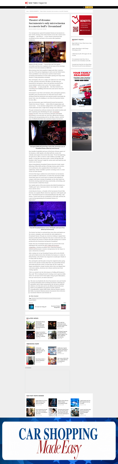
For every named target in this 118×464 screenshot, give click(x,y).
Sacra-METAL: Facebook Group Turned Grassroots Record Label (62, 324)
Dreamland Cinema (35, 298)
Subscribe (89, 7)
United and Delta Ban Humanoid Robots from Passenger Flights (85, 411)
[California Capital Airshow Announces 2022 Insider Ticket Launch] (52, 351)
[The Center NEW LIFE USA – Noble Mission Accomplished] (52, 360)
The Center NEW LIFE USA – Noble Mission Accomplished (62, 360)
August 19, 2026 (61, 415)
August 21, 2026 (83, 404)
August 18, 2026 (83, 415)
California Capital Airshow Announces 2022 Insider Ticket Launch (62, 350)
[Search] (83, 7)
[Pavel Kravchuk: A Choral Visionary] (30, 360)
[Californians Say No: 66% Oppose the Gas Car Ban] (75, 402)
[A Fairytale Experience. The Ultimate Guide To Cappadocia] (30, 351)
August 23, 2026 (39, 404)
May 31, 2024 (38, 353)
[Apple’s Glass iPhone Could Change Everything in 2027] (53, 402)
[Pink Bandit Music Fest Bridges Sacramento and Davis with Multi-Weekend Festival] (30, 325)
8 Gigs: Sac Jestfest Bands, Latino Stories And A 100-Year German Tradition (41, 334)
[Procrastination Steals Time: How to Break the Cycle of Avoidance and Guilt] (30, 412)
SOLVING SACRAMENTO (33, 17)
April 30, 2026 (60, 328)
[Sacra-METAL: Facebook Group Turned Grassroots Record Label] (52, 325)
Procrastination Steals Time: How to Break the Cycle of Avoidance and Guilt (41, 411)
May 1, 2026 (38, 328)
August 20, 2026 (39, 415)
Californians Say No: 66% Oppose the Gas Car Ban (85, 402)
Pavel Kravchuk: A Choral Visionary (40, 359)
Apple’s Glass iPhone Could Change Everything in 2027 (80, 49)
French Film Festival (43, 298)
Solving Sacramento (33, 29)
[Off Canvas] (26, 7)
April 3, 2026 (60, 338)
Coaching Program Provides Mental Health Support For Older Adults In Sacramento (62, 334)
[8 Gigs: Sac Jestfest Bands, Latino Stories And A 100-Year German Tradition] (30, 335)
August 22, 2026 (61, 404)
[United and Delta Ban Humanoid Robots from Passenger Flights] (75, 412)
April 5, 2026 (38, 337)
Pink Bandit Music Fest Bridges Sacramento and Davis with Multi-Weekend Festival (40, 324)
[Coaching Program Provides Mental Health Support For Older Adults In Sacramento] (52, 335)
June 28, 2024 (40, 29)
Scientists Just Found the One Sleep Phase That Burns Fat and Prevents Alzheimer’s (63, 411)
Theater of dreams (32, 300)
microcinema (50, 298)
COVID (34, 87)
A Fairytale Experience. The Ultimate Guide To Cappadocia (40, 350)
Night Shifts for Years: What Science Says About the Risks (41, 402)
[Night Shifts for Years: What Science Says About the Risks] (30, 402)
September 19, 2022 (61, 353)
